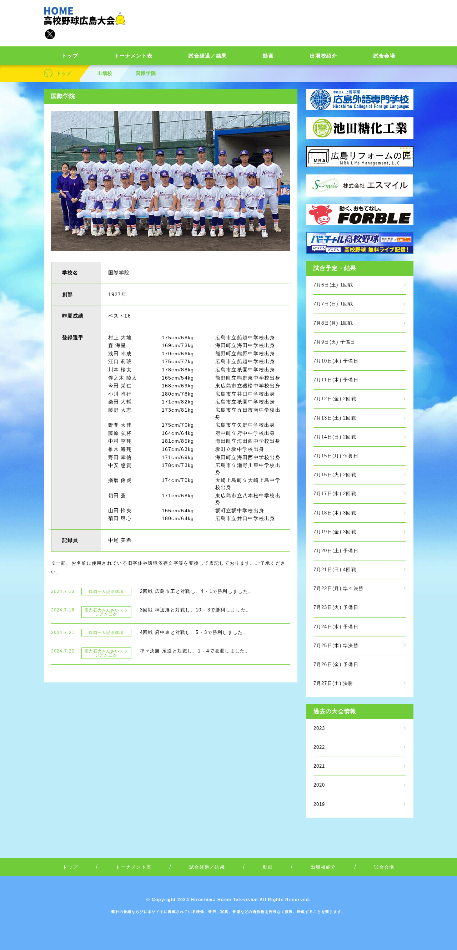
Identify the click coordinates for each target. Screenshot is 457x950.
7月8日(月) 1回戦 (333, 323)
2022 (319, 747)
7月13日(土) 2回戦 (335, 418)
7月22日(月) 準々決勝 (338, 588)
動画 (268, 56)
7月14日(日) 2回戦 (335, 437)
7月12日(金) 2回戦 (335, 398)
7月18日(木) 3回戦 (335, 512)
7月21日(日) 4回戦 (335, 569)
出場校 (105, 73)
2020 (319, 785)
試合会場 (384, 56)
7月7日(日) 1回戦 (333, 303)
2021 (319, 766)
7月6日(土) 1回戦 (333, 285)
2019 (319, 804)
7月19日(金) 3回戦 (335, 531)
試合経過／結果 (208, 56)
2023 (319, 728)
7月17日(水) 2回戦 (335, 493)
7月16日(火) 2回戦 (335, 474)
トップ (70, 56)
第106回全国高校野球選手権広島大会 (85, 16)
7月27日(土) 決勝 (333, 683)
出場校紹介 (323, 56)
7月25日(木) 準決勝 (336, 645)
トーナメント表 (133, 56)
